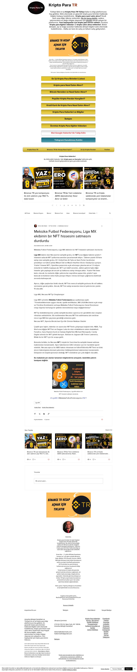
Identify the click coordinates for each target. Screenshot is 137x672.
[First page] (52, 205)
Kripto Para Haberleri (48, 407)
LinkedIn (106, 624)
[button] (110, 213)
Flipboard (106, 628)
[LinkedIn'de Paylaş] (44, 414)
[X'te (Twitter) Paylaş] (39, 414)
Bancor (49, 213)
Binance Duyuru (38, 213)
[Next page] (80, 205)
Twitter (106, 620)
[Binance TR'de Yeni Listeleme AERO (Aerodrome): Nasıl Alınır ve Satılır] (68, 441)
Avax (68, 213)
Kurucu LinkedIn (68, 605)
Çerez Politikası (92, 630)
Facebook (106, 618)
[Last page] (83, 205)
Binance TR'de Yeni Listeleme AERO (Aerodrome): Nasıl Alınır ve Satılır (68, 453)
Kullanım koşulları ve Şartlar (92, 627)
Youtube (106, 622)
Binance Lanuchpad (79, 213)
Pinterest (106, 626)
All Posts (27, 213)
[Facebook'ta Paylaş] (35, 414)
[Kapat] (135, 669)
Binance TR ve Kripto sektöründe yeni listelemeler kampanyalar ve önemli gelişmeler (98, 453)
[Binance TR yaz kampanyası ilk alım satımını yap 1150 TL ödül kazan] (38, 441)
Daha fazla (92, 213)
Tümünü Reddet (117, 669)
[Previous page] (56, 205)
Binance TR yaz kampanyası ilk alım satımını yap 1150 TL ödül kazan (38, 453)
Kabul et (128, 669)
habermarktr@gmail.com (63, 634)
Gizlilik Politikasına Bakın (69, 670)
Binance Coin (59, 213)
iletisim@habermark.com (63, 632)
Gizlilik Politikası (92, 622)
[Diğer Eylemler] (102, 226)
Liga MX (37, 402)
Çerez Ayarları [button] (105, 669)
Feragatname (92, 624)
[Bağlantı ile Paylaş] (48, 414)
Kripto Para (37, 407)
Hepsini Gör (108, 430)
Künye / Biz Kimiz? (92, 620)
